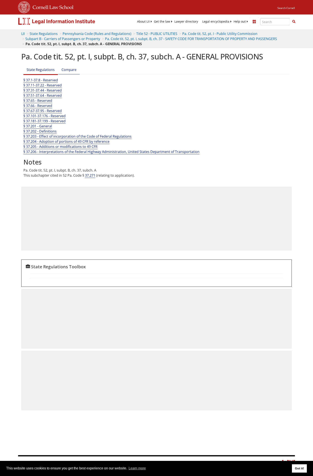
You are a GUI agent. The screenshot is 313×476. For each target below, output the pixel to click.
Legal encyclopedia (215, 21)
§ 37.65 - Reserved (37, 100)
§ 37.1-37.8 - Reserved (40, 80)
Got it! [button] (299, 468)
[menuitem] (143, 21)
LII (23, 33)
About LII (143, 21)
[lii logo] (66, 21)
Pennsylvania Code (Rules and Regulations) (97, 33)
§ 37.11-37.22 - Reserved (42, 85)
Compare (69, 69)
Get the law (162, 21)
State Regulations (44, 33)
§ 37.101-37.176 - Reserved (44, 116)
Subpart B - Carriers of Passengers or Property (62, 38)
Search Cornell (286, 8)
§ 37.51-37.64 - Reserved (42, 95)
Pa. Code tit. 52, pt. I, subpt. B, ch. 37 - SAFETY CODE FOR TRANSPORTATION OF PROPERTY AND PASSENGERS (191, 38)
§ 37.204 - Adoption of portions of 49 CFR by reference (66, 141)
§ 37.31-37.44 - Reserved (42, 90)
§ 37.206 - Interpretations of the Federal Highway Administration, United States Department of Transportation (111, 151)
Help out (240, 21)
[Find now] (294, 21)
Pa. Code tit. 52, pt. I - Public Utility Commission (219, 33)
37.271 (90, 175)
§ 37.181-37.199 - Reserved (44, 121)
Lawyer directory (186, 21)
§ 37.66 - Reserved (37, 105)
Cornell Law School (51, 6)
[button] (293, 21)
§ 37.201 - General (37, 126)
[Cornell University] (24, 6)
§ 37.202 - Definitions (40, 131)
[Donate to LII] (254, 21)
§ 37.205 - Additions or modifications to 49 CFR (60, 146)
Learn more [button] (137, 468)
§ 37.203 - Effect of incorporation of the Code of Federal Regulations (77, 136)
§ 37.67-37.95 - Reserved (42, 110)
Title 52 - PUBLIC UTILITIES (156, 33)
